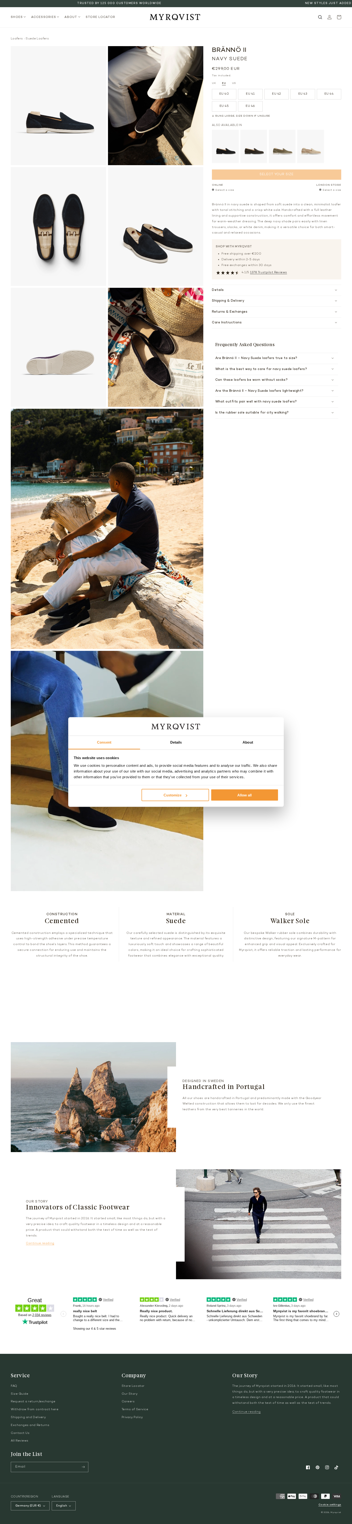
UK (214, 83)
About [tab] (248, 742)
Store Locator (133, 1386)
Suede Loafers (37, 39)
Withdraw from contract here (35, 1409)
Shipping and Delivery (28, 1417)
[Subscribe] (83, 1467)
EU (224, 83)
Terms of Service (135, 1409)
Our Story (130, 1394)
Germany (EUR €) (28, 1506)
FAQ (14, 1386)
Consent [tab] (104, 742)
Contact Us (20, 1433)
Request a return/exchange (33, 1402)
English (61, 1506)
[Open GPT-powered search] (320, 17)
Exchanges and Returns (30, 1425)
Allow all (244, 795)
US (234, 83)
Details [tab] (176, 742)
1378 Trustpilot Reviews (268, 273)
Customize (173, 795)
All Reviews (19, 1441)
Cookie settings (329, 1504)
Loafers (17, 39)
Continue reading (40, 1243)
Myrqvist (335, 1512)
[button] (20, 17)
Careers (128, 1402)
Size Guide (19, 1394)
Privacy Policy (132, 1417)
